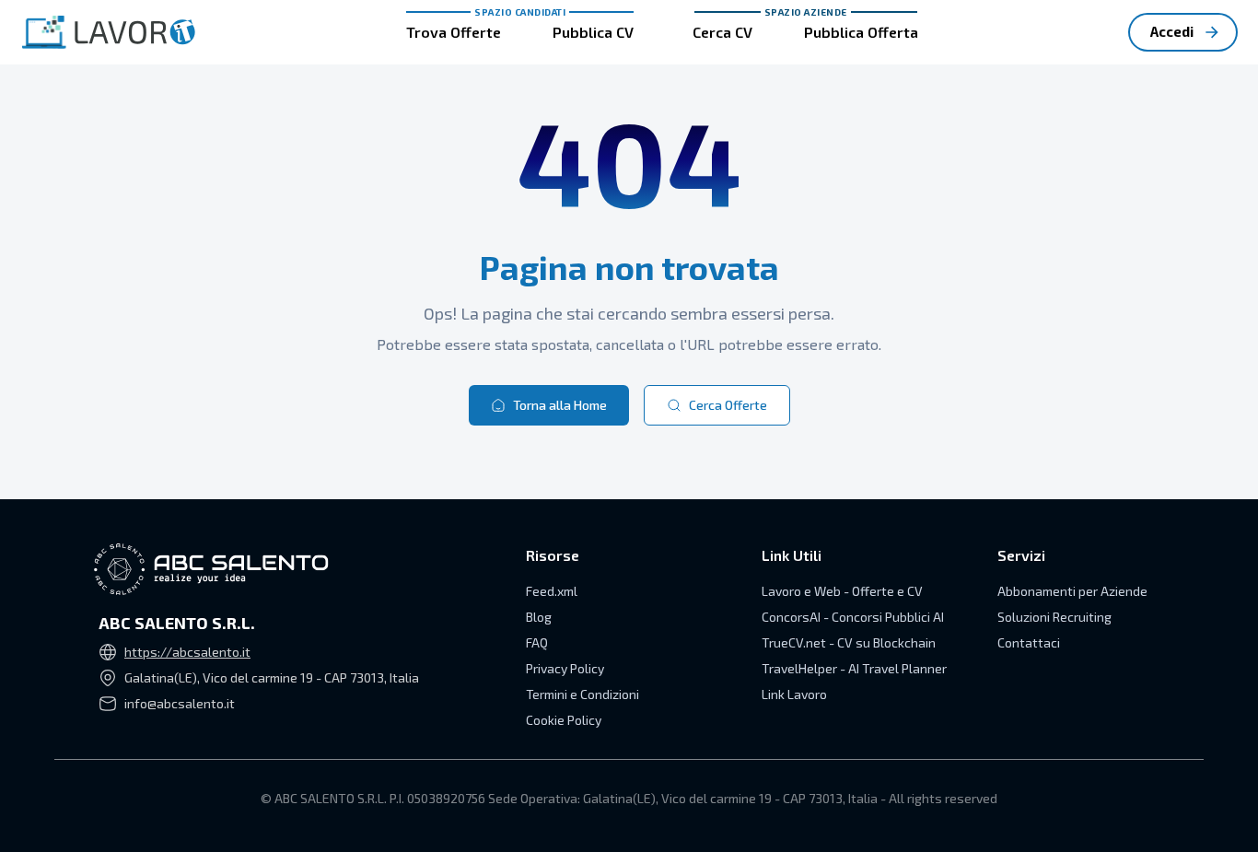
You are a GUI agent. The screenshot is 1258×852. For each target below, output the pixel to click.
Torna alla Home (560, 405)
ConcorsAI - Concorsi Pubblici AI (853, 616)
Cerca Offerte (728, 405)
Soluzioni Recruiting (1054, 616)
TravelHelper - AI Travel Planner (854, 668)
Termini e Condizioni (582, 694)
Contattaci (1028, 642)
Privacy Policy (565, 668)
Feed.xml (551, 591)
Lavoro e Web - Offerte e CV (842, 591)
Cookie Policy (563, 720)
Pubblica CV (593, 32)
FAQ (537, 642)
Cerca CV (722, 32)
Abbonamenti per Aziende (1072, 591)
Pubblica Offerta (861, 32)
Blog (539, 616)
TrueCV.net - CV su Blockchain (849, 642)
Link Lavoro (794, 694)
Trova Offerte (453, 32)
